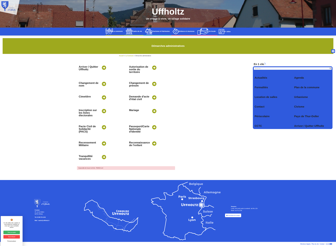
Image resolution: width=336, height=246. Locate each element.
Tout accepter (12, 232)
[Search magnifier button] (330, 68)
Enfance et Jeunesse (186, 31)
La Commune (129, 55)
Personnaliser (11, 241)
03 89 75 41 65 (41, 217)
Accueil (121, 55)
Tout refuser (11, 236)
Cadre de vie (137, 31)
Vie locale (212, 31)
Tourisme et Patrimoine (161, 31)
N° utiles (227, 31)
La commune (118, 31)
